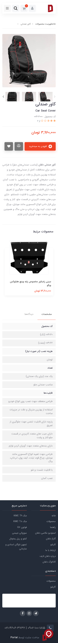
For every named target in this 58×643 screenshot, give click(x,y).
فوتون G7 (22, 527)
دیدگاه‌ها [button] (28, 314)
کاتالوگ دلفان (49, 562)
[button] (32, 8)
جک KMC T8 (20, 521)
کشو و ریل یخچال (18, 539)
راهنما (53, 527)
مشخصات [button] (46, 314)
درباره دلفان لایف (48, 556)
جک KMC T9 (20, 516)
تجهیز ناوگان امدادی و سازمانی (16, 547)
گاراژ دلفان (51, 539)
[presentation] (55, 96)
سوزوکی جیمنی (19, 533)
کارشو (53, 544)
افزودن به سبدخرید (38, 146)
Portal (14, 637)
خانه (54, 516)
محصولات (51, 521)
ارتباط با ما (50, 550)
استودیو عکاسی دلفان (45, 533)
